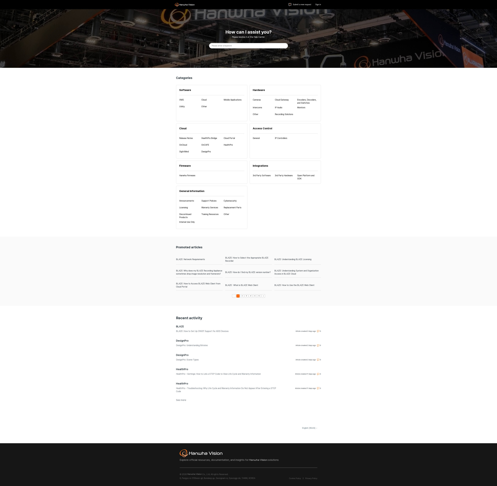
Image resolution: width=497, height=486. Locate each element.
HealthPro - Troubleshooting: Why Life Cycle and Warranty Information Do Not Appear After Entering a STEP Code (226, 390)
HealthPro (182, 369)
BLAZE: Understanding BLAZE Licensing (292, 259)
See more (181, 400)
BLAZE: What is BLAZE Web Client (241, 285)
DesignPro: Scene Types (187, 359)
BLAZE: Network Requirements (190, 259)
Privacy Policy (311, 478)
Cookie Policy (295, 478)
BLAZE (180, 326)
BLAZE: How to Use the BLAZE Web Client (294, 285)
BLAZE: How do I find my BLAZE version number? (248, 272)
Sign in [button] (318, 4)
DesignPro (182, 340)
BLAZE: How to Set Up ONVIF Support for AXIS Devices (202, 331)
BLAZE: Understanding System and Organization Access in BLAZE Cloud (296, 272)
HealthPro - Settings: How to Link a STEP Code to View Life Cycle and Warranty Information (218, 374)
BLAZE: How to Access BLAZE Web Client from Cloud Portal (198, 285)
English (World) (309, 428)
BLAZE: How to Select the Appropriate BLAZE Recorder (246, 259)
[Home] (184, 4)
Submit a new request (302, 4)
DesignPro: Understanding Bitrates (192, 345)
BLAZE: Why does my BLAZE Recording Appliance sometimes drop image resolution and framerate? (199, 272)
